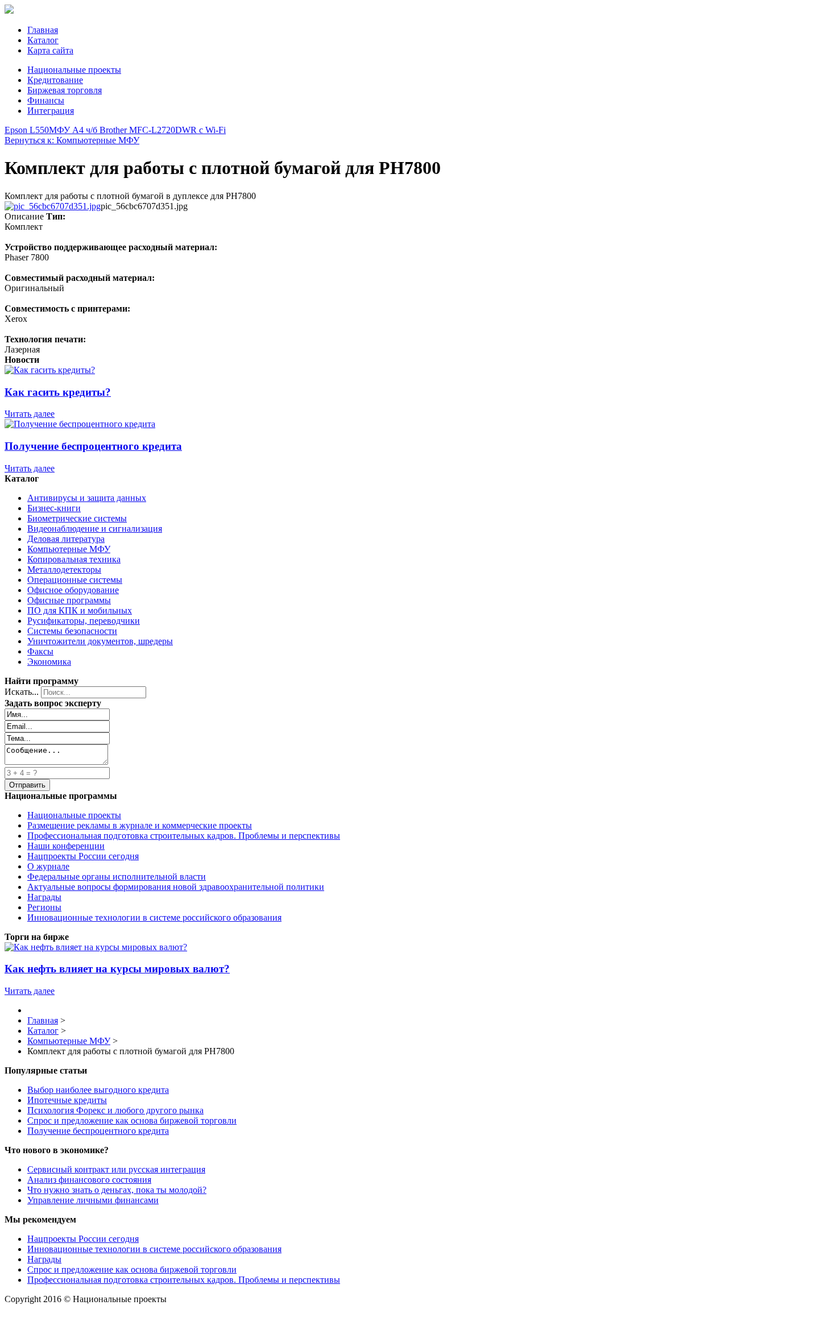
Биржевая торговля (64, 90)
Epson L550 (27, 130)
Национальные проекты (74, 69)
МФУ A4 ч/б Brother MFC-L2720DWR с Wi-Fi (137, 130)
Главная (42, 30)
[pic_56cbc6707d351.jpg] (53, 206)
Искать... (22, 692)
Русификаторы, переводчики (83, 620)
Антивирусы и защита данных (86, 498)
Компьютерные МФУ (68, 549)
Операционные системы (74, 580)
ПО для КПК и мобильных (79, 610)
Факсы (40, 651)
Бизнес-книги (54, 508)
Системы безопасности (72, 631)
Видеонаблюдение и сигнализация (94, 528)
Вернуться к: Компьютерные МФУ (72, 140)
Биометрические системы (77, 518)
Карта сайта (50, 50)
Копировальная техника (74, 559)
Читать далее (30, 414)
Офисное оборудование (73, 590)
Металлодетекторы (64, 569)
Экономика (49, 661)
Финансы (45, 100)
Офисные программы (69, 600)
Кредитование (55, 80)
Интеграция (50, 110)
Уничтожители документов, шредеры (100, 641)
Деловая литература (66, 539)
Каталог (43, 40)
